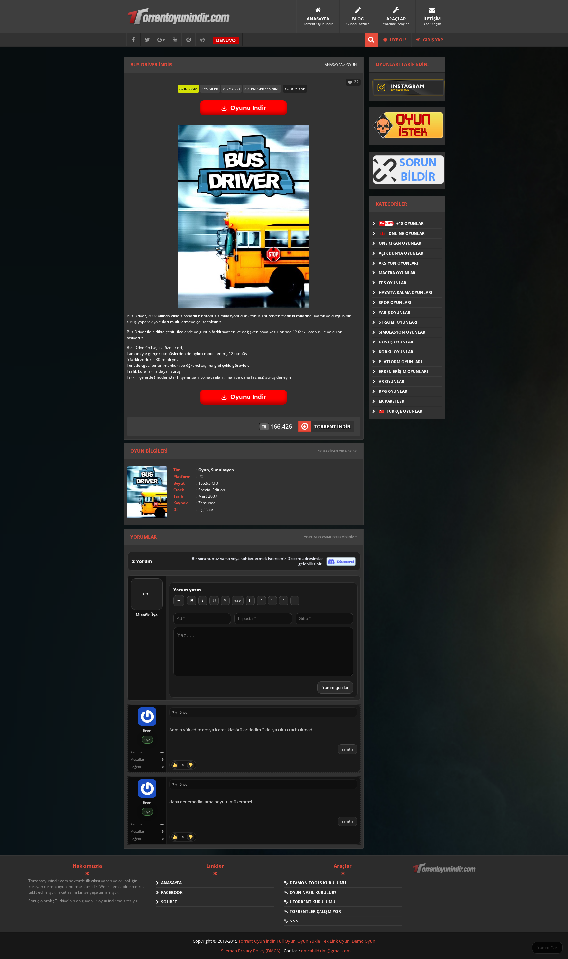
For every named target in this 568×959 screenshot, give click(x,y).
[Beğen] (174, 765)
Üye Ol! (397, 40)
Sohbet (168, 902)
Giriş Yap (432, 40)
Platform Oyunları (400, 362)
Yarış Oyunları (395, 312)
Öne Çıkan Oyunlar (400, 243)
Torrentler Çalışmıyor (314, 911)
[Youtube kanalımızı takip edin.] (175, 40)
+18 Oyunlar (402, 223)
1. (272, 600)
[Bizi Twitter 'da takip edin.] (147, 40)
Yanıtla (347, 749)
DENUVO (226, 40)
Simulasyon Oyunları (403, 332)
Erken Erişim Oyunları (403, 371)
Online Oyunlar (406, 233)
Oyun (203, 470)
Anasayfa (170, 883)
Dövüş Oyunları (396, 342)
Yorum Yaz (547, 947)
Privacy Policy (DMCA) (259, 951)
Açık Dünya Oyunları (402, 253)
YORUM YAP (295, 88)
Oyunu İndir (248, 107)
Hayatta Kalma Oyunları (405, 292)
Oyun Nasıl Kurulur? (312, 892)
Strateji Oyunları (398, 322)
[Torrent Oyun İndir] (445, 873)
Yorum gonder (335, 687)
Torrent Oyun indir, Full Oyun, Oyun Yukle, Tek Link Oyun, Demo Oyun (306, 941)
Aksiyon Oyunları (398, 263)
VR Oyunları (392, 381)
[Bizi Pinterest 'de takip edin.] (189, 40)
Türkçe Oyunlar (404, 411)
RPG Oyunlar (393, 391)
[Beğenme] (190, 765)
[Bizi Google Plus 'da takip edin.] (161, 40)
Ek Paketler (391, 401)
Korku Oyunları (396, 352)
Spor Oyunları (395, 302)
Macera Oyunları (398, 273)
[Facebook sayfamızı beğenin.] (133, 40)
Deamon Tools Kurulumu (317, 883)
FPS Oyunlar (392, 283)
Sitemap (229, 951)
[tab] (188, 89)
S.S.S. (293, 921)
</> (237, 600)
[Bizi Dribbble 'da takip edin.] (202, 40)
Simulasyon (222, 470)
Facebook (171, 892)
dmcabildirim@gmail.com (326, 951)
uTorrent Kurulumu (311, 902)
